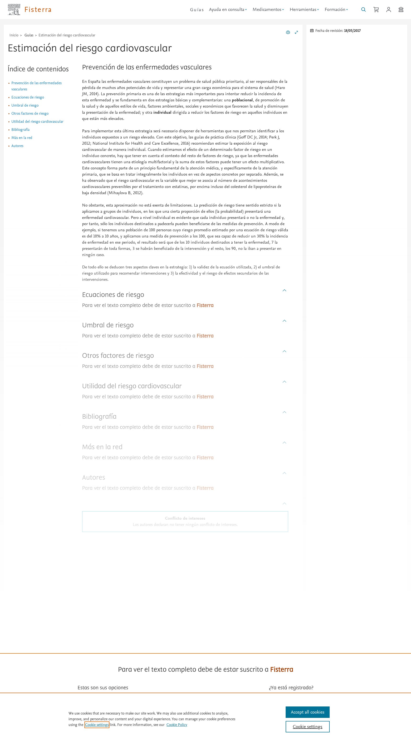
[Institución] (401, 9)
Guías (197, 10)
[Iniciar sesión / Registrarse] (388, 9)
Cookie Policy (176, 724)
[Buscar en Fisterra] (363, 9)
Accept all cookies (307, 712)
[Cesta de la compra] (376, 9)
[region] (205, 719)
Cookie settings (97, 724)
